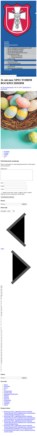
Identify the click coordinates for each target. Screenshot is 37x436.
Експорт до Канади (16, 55)
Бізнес (6, 384)
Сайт (2, 189)
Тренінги (6, 403)
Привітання (26, 87)
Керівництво (11, 66)
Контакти (7, 65)
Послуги (6, 46)
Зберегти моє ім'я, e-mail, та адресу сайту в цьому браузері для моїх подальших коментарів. (16, 193)
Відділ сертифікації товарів (15, 49)
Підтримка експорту (14, 54)
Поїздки (6, 397)
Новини (6, 43)
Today (2, 248)
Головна (6, 41)
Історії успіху (8, 392)
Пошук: (3, 204)
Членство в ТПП (9, 60)
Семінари (7, 401)
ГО (5, 389)
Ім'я (2, 183)
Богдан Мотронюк (8, 87)
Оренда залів (11, 58)
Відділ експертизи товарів (15, 51)
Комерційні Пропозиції (11, 394)
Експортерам (8, 391)
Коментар (4, 168)
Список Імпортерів (16, 57)
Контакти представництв (15, 68)
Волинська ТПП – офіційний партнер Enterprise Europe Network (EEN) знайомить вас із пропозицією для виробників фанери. (19, 422)
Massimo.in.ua (15, 434)
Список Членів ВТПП (14, 63)
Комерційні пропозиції (11, 45)
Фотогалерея (8, 69)
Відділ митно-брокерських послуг (18, 52)
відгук (6, 388)
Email (2, 186)
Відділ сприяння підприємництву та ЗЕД (20, 48)
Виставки (7, 386)
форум (6, 405)
